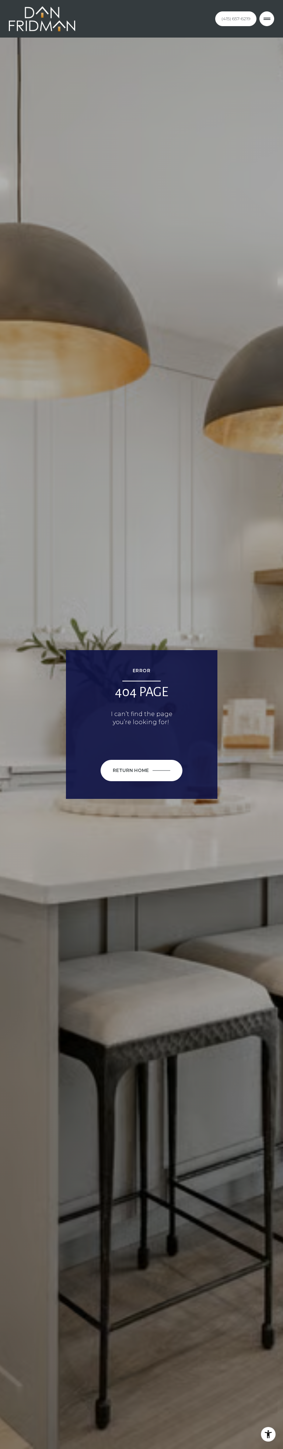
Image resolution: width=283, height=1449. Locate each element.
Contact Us (235, 18)
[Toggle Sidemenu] (266, 18)
